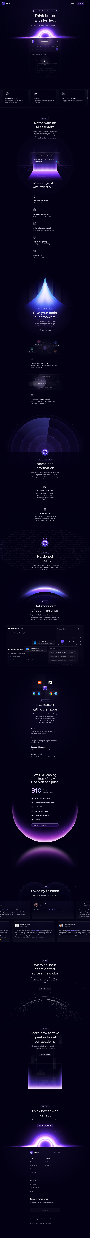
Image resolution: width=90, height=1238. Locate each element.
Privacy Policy (34, 1219)
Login (73, 3)
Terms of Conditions (47, 1219)
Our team (47, 1162)
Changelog (33, 1172)
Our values (48, 1165)
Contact (32, 1191)
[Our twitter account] (59, 1152)
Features (32, 1162)
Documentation (34, 1187)
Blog (46, 1169)
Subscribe (45, 1211)
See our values (45, 988)
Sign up (80, 3)
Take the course (45, 1054)
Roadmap (33, 1176)
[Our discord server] (55, 1152)
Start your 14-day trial (39, 825)
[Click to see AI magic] (57, 162)
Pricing (32, 1169)
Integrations (33, 1165)
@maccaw (23, 937)
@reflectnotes (27, 910)
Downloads (33, 1184)
